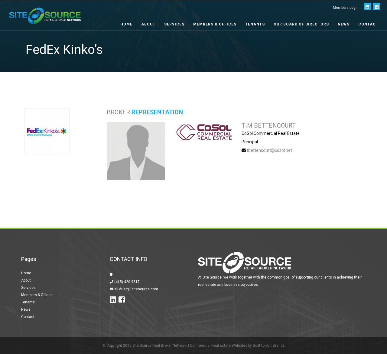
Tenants (255, 24)
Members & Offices (214, 24)
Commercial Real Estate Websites (218, 345)
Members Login (346, 7)
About (148, 24)
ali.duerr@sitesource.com (135, 289)
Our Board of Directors (301, 24)
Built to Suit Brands (269, 345)
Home (126, 24)
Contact (368, 24)
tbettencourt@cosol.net (269, 150)
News (344, 24)
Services (174, 24)
